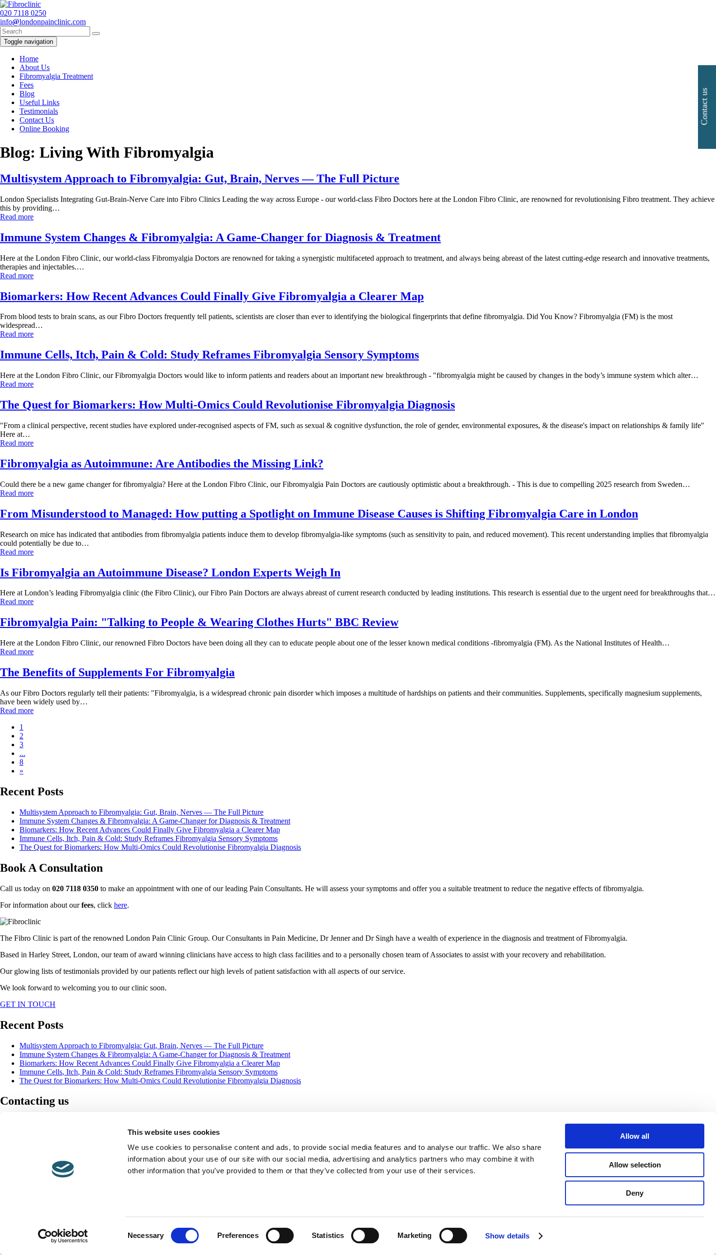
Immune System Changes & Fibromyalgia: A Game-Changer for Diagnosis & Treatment (154, 821)
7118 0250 (23, 13)
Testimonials (38, 111)
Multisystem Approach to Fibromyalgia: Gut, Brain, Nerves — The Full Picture (141, 812)
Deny (634, 1193)
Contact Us (36, 120)
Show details (507, 1236)
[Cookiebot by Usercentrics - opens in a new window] (63, 1236)
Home (28, 58)
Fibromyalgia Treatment (56, 76)
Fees (26, 85)
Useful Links (39, 102)
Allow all (634, 1136)
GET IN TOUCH (28, 1004)
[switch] (280, 1235)
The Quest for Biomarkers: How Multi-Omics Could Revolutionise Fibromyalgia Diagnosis (160, 847)
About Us (34, 67)
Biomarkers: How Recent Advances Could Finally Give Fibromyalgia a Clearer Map (149, 829)
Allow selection (635, 1165)
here (120, 905)
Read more (17, 217)
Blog (27, 94)
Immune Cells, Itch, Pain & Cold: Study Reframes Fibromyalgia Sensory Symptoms (148, 838)
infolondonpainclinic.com (43, 22)
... (22, 753)
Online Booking (44, 129)
